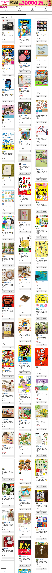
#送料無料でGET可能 (26, 65)
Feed (6, 9)
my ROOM (45, 9)
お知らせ (32, 9)
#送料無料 (7, 370)
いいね (11, 75)
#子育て (20, 530)
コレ (5, 75)
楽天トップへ (48, 6)
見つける (19, 9)
